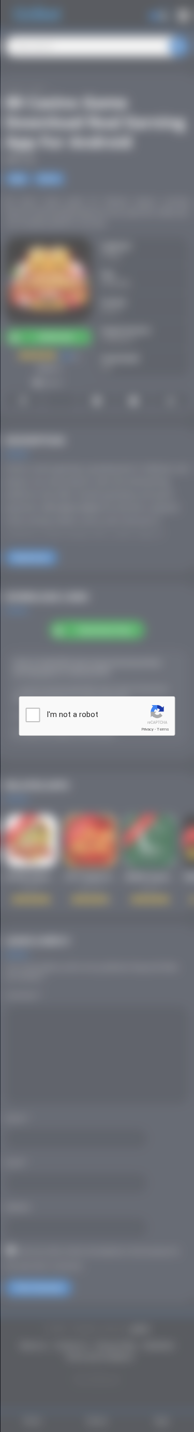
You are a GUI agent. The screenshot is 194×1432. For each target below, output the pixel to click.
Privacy (147, 729)
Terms (163, 729)
